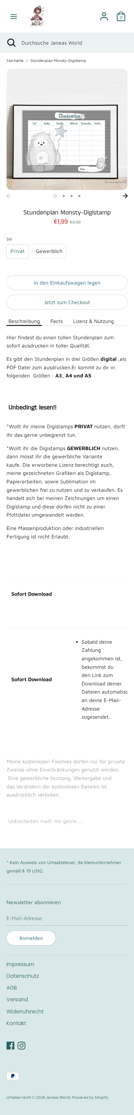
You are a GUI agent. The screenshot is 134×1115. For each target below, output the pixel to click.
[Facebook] (10, 1045)
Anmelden (31, 938)
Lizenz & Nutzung (93, 321)
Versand (17, 999)
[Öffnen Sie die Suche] (11, 43)
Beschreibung (24, 321)
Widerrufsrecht (25, 1011)
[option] (67, 129)
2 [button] (64, 196)
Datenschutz (23, 976)
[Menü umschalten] (14, 16)
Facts (56, 321)
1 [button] (55, 196)
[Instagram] (21, 1045)
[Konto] (104, 14)
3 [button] (72, 196)
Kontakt (16, 1023)
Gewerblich (49, 251)
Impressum (20, 964)
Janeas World (58, 1097)
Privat (17, 251)
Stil (9, 239)
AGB (12, 987)
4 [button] (79, 196)
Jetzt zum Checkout (67, 302)
